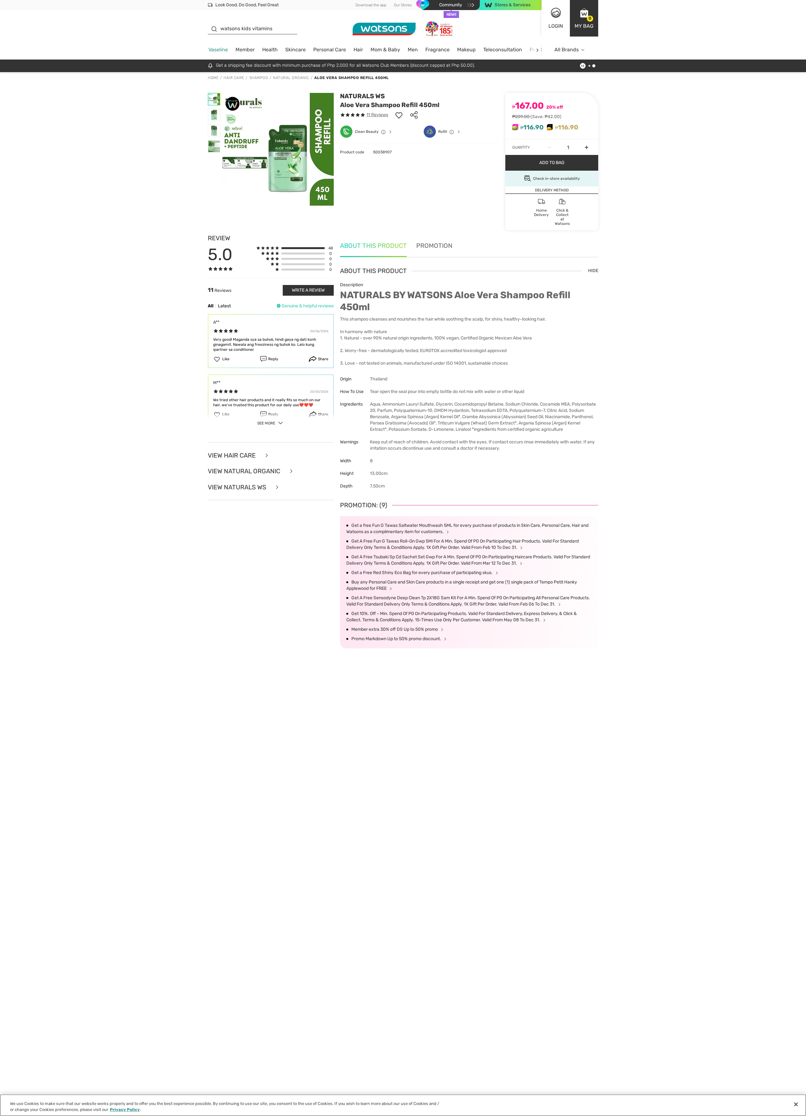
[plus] (586, 147)
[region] (403, 1105)
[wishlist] (399, 115)
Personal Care (329, 50)
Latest (224, 306)
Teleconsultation (502, 50)
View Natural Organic (245, 471)
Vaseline (218, 50)
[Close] (796, 1104)
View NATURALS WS (238, 487)
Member (245, 50)
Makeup (466, 50)
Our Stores (403, 5)
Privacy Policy (125, 1109)
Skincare (295, 50)
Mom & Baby (385, 50)
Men (413, 50)
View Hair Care (232, 455)
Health (270, 50)
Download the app (370, 5)
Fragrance (437, 50)
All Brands (566, 50)
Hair (358, 50)
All (210, 306)
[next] (537, 50)
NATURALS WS (362, 96)
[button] (584, 18)
